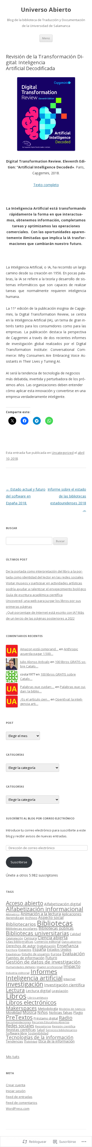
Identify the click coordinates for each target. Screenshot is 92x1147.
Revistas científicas (21, 1029)
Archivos (31, 918)
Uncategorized (63, 452)
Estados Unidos (59, 949)
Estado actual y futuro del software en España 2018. (25, 496)
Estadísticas (13, 954)
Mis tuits (12, 1056)
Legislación (60, 991)
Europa (56, 954)
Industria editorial (17, 973)
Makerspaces (21, 1008)
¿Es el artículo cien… (35, 699)
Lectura (15, 990)
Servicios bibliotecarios (61, 1030)
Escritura (11, 950)
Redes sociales (20, 1026)
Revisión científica (63, 1026)
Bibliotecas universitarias (37, 933)
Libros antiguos (37, 997)
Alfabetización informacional (44, 909)
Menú (46, 38)
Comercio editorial (47, 942)
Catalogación (14, 938)
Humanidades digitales (21, 967)
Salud (41, 1030)
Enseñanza (68, 945)
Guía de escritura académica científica (34, 595)
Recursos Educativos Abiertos (50, 1022)
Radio (65, 1017)
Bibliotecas (55, 923)
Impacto (72, 966)
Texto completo (46, 184)
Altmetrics (13, 914)
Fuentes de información (25, 957)
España (39, 949)
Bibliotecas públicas (56, 928)
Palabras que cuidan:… (37, 687)
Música (29, 1012)
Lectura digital (38, 990)
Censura (30, 938)
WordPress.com (17, 1108)
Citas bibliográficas (19, 941)
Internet (69, 979)
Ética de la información (56, 1041)
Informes (43, 971)
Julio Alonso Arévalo (35, 662)
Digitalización (46, 946)
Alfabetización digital (62, 903)
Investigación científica (64, 985)
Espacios (24, 949)
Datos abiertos (71, 941)
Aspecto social (51, 917)
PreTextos (19, 1017)
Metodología (48, 1008)
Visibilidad (30, 1041)
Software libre (16, 1033)
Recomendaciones (18, 1022)
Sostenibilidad (38, 1033)
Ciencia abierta (53, 938)
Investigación (24, 984)
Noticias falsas (60, 1012)
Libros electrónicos (31, 1002)
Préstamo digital (46, 1018)
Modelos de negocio (72, 1009)
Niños (42, 1012)
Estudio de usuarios (36, 954)
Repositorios (43, 1026)
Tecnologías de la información (39, 1037)
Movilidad (14, 1012)
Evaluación (73, 953)
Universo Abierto (46, 9)
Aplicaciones (71, 914)
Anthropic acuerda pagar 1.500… (49, 651)
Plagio (78, 1012)
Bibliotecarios (21, 924)
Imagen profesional (50, 967)
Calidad (75, 934)
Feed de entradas (19, 1097)
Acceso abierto (24, 903)
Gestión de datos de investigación (43, 962)
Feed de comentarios (21, 1102)
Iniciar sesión (16, 1091)
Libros (16, 996)
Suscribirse (19, 862)
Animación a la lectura (41, 914)
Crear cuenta (15, 1085)
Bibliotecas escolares (22, 928)
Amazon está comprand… (39, 649)
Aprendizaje (15, 918)
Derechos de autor (21, 945)
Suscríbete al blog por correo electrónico (40, 818)
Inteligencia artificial (34, 978)
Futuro (51, 957)
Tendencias (14, 1041)
